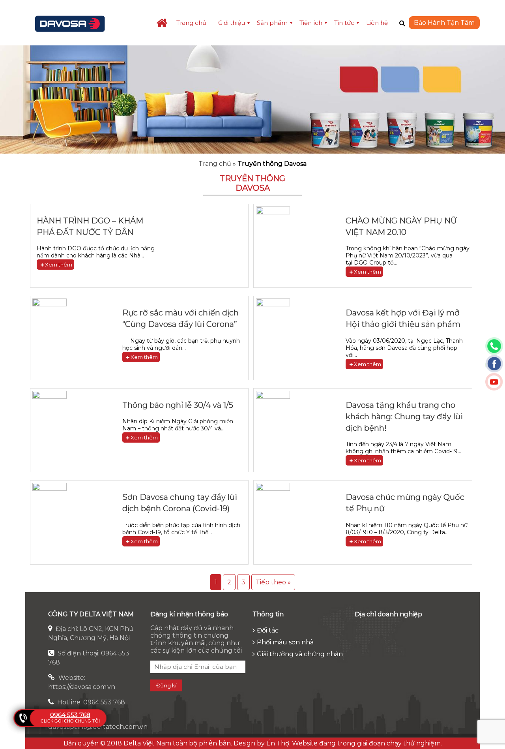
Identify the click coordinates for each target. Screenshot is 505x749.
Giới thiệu (231, 22)
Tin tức (344, 22)
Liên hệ (377, 22)
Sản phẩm (272, 22)
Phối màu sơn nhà (285, 642)
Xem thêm (58, 264)
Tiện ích (310, 22)
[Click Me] (402, 23)
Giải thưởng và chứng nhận (300, 654)
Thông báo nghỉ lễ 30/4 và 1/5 (177, 405)
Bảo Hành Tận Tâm (444, 22)
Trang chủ (191, 22)
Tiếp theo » (273, 582)
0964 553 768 (70, 715)
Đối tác (268, 630)
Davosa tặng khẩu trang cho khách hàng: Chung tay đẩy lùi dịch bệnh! (404, 416)
